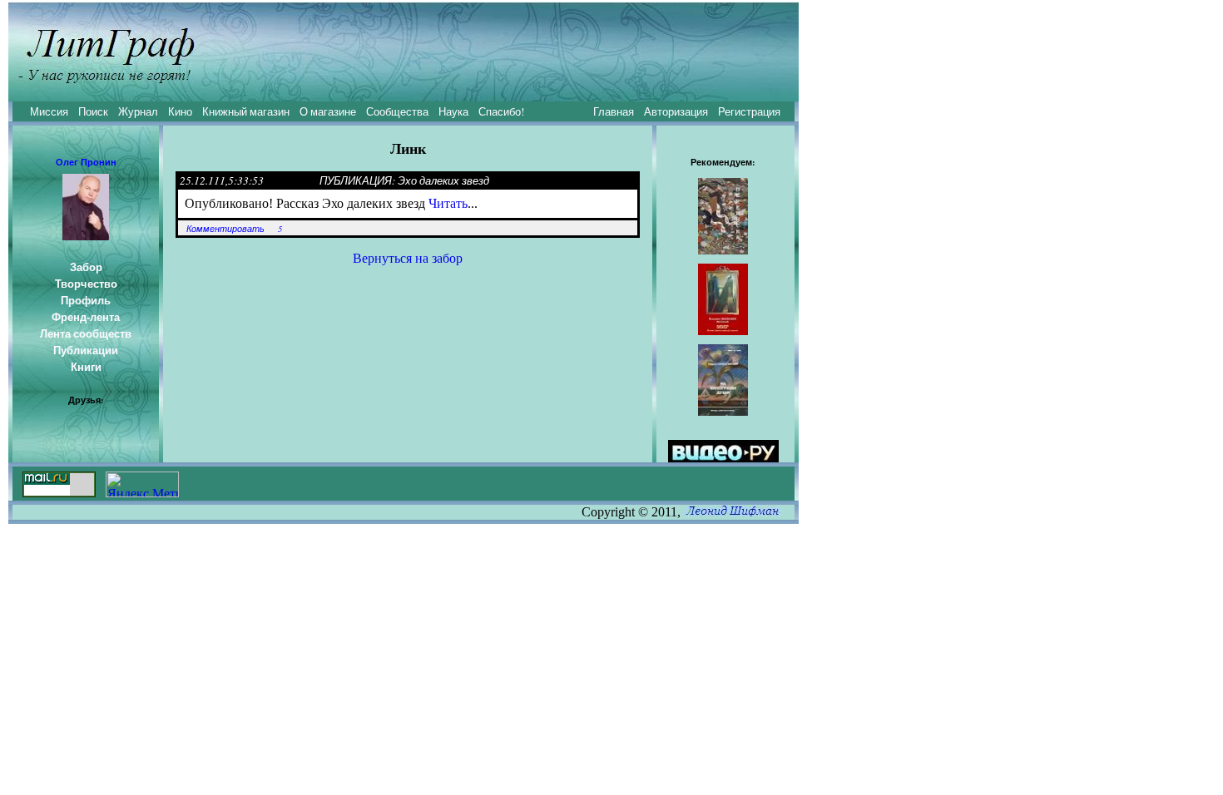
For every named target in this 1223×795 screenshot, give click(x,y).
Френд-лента (86, 317)
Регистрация (749, 111)
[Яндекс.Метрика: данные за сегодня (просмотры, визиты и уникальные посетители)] (142, 484)
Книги (86, 366)
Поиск (93, 111)
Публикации (85, 350)
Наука (453, 111)
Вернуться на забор (408, 258)
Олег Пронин (86, 162)
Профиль (86, 300)
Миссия (49, 111)
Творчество (86, 283)
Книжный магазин (246, 111)
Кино (180, 111)
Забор (86, 267)
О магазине (328, 111)
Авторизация (676, 111)
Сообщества (397, 111)
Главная (613, 111)
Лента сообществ (85, 333)
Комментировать (225, 229)
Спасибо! (501, 111)
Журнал (138, 111)
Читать (448, 203)
